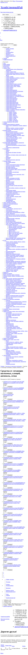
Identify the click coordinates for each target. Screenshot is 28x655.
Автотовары (9, 312)
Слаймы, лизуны (10, 195)
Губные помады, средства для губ (14, 208)
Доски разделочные (10, 244)
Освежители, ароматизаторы (12, 147)
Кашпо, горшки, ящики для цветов (14, 280)
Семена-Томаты (9, 87)
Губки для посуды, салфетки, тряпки (14, 342)
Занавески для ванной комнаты (10, 203)
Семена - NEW (6, 68)
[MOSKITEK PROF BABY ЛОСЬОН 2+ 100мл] (14, 419)
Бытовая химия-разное (11, 143)
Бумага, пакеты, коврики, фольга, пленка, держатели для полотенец (15, 242)
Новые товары (6, 64)
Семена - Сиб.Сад (13, 119)
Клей (7, 318)
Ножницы (8, 157)
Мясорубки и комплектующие (13, 254)
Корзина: (4, 2)
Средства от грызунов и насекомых (11, 299)
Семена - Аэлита (12, 112)
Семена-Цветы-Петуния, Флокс (13, 104)
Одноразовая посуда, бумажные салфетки (15, 258)
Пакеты (5, 277)
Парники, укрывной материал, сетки (14, 284)
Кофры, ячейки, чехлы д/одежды (13, 353)
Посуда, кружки (9, 260)
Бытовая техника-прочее (11, 131)
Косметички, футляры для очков (13, 152)
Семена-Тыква (9, 88)
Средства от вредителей (11, 290)
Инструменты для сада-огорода (13, 279)
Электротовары (6, 355)
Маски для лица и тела (14, 232)
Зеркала (8, 150)
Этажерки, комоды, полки (12, 354)
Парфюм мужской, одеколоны (13, 218)
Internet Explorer (2, 645)
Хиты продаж (6, 65)
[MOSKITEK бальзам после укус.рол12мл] (13, 425)
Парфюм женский (10, 219)
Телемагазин (6, 310)
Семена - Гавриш (13, 113)
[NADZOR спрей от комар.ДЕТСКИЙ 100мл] (14, 527)
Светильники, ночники (11, 136)
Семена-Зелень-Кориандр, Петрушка (14, 91)
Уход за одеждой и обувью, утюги (14, 137)
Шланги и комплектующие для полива (15, 295)
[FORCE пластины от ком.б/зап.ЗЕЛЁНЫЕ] (13, 388)
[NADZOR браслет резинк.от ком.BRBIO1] (13, 463)
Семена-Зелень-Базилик (11, 90)
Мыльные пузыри (10, 181)
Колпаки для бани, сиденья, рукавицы (15, 128)
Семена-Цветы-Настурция (12, 103)
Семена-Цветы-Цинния (11, 106)
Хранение (5, 349)
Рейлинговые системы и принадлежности (15, 262)
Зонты (7, 151)
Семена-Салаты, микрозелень (13, 85)
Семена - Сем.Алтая (13, 117)
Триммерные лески (10, 291)
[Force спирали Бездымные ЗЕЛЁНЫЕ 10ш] (13, 400)
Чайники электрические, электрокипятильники (11, 139)
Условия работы (9, 52)
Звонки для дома (10, 357)
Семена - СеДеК (12, 118)
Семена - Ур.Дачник (13, 120)
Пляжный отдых (10, 323)
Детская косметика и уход (12, 211)
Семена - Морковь (10, 81)
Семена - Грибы (9, 76)
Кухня (4, 240)
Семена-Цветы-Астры (11, 97)
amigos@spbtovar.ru (10, 30)
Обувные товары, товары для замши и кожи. (13, 276)
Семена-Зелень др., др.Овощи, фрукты (15, 96)
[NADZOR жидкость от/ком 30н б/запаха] (13, 476)
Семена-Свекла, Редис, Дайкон (13, 86)
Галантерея (5, 148)
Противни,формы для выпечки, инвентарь (16, 261)
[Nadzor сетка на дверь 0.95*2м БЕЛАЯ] (12, 514)
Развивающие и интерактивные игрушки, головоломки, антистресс (15, 192)
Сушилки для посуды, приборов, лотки (15, 268)
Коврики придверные (11, 320)
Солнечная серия (13, 236)
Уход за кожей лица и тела (12, 224)
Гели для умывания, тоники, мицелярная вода (15, 229)
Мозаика (8, 180)
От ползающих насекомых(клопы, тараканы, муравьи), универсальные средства (16, 302)
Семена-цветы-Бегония (11, 99)
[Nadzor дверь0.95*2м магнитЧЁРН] (11, 470)
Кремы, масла (12, 230)
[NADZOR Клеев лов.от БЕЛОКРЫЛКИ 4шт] (14, 482)
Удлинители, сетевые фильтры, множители (16, 361)
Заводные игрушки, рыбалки (12, 165)
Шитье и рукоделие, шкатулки (13, 159)
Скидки (8, 51)
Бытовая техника (7, 130)
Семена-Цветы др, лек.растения (13, 107)
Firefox (23, 646)
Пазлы (7, 186)
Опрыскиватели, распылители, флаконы (15, 283)
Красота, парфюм (7, 207)
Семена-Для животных (11, 108)
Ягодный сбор (9, 298)
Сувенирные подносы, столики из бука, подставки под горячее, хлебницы (15, 267)
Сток (4, 63)
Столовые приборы (10, 265)
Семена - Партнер (13, 115)
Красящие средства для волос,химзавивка (15, 214)
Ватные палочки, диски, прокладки (17, 227)
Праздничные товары (11, 190)
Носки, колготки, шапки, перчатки (11, 274)
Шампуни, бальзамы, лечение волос (14, 239)
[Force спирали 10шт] (8, 394)
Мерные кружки (10, 252)
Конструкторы (9, 175)
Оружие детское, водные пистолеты (14, 185)
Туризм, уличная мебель (11, 337)
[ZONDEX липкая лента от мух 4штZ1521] (13, 545)
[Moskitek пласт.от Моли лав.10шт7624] (12, 438)
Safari (10, 645)
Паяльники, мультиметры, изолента (14, 360)
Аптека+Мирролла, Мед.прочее (10, 121)
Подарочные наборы (11, 221)
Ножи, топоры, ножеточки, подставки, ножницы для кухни (15, 257)
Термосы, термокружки (11, 335)
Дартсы (7, 163)
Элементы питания (10, 364)
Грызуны (8, 300)
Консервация (6, 206)
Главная (5, 58)
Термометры (9, 334)
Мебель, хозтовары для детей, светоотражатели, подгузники (13, 179)
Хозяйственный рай (8, 59)
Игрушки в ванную (10, 167)
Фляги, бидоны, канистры (12, 269)
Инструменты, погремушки (12, 172)
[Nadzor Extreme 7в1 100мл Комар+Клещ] (13, 444)
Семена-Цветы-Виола (11, 101)
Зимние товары (6, 205)
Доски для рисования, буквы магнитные (15, 164)
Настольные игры (10, 184)
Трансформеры (9, 200)
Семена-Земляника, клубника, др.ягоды (15, 77)
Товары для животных (8, 338)
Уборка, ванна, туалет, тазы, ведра (11, 339)
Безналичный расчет (10, 56)
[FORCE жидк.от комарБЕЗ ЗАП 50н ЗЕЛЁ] (13, 381)
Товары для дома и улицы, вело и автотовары (13, 311)
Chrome (7, 645)
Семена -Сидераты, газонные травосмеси (15, 109)
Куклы (7, 176)
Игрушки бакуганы (10, 201)
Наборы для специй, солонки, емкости (15, 255)
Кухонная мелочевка (10, 251)
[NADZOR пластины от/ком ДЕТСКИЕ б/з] (13, 508)
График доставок (10, 48)
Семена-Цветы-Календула (12, 102)
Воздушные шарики (10, 162)
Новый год (5, 272)
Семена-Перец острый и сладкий (13, 84)
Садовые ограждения (11, 287)
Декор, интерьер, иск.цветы (9, 202)
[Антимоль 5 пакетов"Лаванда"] (11, 558)
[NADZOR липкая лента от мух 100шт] (12, 495)
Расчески (8, 158)
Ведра (7, 340)
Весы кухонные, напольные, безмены (14, 132)
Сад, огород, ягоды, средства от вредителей (13, 278)
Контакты (8, 53)
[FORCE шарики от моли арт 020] (11, 406)
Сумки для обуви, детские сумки (13, 196)
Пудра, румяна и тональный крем (13, 222)
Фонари (8, 362)
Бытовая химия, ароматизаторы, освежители (13, 142)
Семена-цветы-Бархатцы (11, 98)
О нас (7, 57)
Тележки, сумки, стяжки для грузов (14, 333)
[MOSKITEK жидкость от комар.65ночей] (13, 432)
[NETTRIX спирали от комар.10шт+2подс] (13, 539)
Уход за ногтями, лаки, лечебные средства (15, 238)
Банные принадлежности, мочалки (11, 124)
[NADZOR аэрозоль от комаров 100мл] (12, 457)
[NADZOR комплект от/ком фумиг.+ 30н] (13, 489)
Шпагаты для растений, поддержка (14, 296)
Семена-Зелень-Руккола (11, 92)
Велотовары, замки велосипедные (14, 313)
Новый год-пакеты (7, 273)
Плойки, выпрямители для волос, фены (15, 135)
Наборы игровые (10, 183)
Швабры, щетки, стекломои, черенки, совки (16, 348)
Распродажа (6, 66)
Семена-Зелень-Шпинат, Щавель (13, 95)
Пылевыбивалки (10, 324)
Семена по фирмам (10, 110)
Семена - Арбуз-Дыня (11, 71)
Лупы (7, 153)
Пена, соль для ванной (14, 234)
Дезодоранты (9, 209)
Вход (14, 1)
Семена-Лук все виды (11, 80)
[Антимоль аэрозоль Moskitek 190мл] (12, 564)
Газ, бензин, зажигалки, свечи (13, 315)
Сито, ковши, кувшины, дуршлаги (14, 263)
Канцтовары (9, 173)
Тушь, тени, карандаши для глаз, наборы (15, 223)
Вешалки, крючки (10, 350)
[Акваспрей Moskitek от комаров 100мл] (12, 552)
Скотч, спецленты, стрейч (12, 326)
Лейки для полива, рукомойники (13, 282)
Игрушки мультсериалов (11, 168)
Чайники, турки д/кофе (11, 271)
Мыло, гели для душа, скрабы (15, 233)
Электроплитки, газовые (11, 141)
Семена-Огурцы (10, 82)
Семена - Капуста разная (11, 79)
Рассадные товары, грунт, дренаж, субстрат (16, 285)
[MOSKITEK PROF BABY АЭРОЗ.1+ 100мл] (14, 413)
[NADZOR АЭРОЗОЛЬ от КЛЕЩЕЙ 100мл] (13, 451)
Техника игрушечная (11, 198)
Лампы (7, 359)
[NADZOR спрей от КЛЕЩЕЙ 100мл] (12, 520)
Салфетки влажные (13, 235)
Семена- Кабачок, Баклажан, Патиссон (15, 73)
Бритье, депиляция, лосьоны (15, 225)
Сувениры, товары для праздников (11, 309)
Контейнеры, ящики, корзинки (13, 351)
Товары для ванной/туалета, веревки (14, 346)
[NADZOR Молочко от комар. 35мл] (12, 501)
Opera (13, 646)
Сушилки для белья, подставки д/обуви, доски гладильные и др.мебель (16, 331)
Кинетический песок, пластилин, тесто (15, 174)
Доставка (8, 49)
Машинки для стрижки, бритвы (13, 134)
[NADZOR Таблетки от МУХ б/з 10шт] (12, 533)
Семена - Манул (12, 114)
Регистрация (19, 1)
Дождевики (8, 316)
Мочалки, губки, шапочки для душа (14, 129)
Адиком (5, 123)
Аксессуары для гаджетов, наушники (14, 356)
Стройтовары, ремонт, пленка (13, 327)
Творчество (8, 197)
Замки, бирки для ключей (12, 317)
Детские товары (7, 161)
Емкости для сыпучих (11, 245)
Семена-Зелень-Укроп (11, 93)
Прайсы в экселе (10, 54)
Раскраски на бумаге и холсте (13, 194)
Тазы (7, 345)
